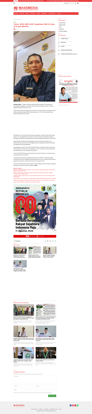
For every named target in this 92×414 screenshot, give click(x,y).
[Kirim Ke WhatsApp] (55, 241)
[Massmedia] (25, 8)
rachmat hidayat (63, 31)
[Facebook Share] (45, 241)
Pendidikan (44, 13)
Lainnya (59, 13)
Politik (38, 13)
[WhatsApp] (78, 405)
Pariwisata (32, 13)
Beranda (16, 13)
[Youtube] (75, 405)
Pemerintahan (52, 13)
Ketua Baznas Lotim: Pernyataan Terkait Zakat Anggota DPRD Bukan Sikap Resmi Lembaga (34, 178)
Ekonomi (22, 13)
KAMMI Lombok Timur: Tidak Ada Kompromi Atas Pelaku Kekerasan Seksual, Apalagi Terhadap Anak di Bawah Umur (33, 173)
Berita (27, 13)
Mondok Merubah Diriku (66, 50)
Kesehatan (49, 16)
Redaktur (17, 28)
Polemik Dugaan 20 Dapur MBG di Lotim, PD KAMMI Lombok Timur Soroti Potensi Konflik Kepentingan (34, 176)
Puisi (70, 16)
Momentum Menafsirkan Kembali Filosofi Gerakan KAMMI (26, 182)
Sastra (65, 16)
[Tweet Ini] (48, 241)
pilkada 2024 (62, 25)
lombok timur (62, 22)
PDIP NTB (61, 29)
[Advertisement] (34, 124)
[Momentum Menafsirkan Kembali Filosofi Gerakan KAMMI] (46, 353)
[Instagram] (73, 405)
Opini (61, 16)
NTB (60, 27)
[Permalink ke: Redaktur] (14, 29)
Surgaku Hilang (64, 38)
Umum (15, 16)
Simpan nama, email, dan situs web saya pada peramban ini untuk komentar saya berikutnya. (33, 392)
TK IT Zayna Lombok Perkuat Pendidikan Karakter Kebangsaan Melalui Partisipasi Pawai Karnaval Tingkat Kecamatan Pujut (53, 0)
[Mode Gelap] (78, 3)
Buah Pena (63, 42)
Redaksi (41, 409)
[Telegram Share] (53, 241)
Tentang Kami (34, 409)
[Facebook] (71, 405)
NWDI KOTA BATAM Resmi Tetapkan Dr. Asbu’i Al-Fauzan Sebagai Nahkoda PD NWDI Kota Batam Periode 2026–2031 (34, 170)
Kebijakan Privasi (54, 409)
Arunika (62, 46)
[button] (75, 3)
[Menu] (14, 3)
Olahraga (35, 16)
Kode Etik (46, 409)
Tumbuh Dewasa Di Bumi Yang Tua (69, 54)
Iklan (60, 409)
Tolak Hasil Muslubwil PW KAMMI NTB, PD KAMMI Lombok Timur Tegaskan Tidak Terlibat (34, 180)
